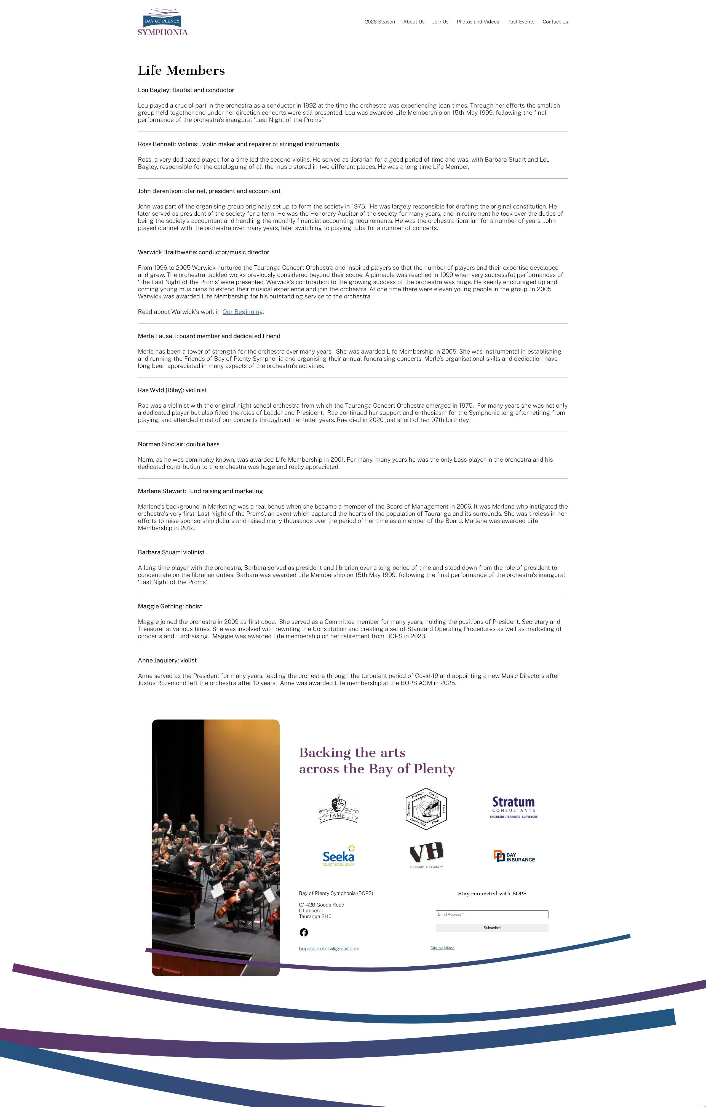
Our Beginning (243, 311)
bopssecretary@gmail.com (329, 948)
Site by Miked (442, 948)
